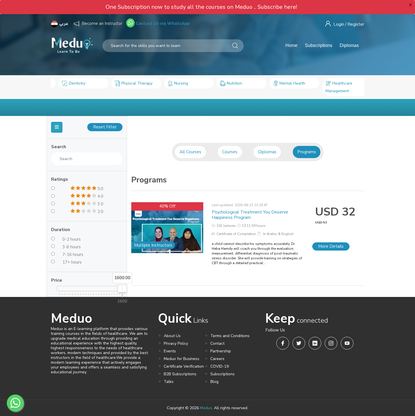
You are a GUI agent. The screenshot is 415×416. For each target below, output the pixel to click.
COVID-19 (219, 366)
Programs (306, 152)
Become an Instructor (102, 23)
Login (338, 24)
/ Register (354, 24)
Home (291, 45)
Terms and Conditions (230, 336)
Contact (217, 343)
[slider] (122, 288)
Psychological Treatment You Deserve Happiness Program (250, 215)
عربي (64, 24)
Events (170, 351)
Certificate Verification (184, 366)
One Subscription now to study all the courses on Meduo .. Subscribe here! (201, 7)
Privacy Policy (176, 343)
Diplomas (349, 45)
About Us (172, 336)
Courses (229, 152)
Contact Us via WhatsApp (162, 23)
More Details (331, 246)
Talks (169, 381)
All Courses (190, 152)
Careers (217, 358)
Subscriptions (318, 45)
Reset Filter (105, 127)
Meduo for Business (181, 358)
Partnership (220, 351)
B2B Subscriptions (180, 374)
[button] (56, 127)
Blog (214, 381)
